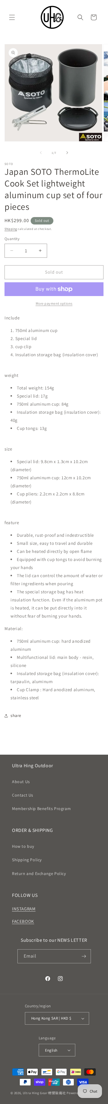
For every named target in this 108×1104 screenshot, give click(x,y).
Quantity (12, 238)
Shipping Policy (27, 859)
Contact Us (22, 795)
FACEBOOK (23, 921)
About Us (21, 781)
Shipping (10, 229)
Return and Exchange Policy (39, 873)
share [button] (15, 715)
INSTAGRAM (23, 909)
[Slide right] (67, 152)
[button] (12, 17)
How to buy (23, 846)
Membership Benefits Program (41, 808)
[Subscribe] (84, 956)
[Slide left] (40, 152)
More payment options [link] (54, 303)
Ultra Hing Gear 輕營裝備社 (45, 1093)
